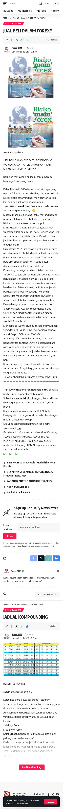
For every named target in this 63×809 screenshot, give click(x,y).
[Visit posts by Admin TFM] (6, 49)
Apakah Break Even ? (18, 492)
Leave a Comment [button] (48, 594)
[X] (53, 794)
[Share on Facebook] (11, 39)
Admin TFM (17, 48)
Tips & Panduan (13, 24)
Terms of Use (22, 803)
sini (19, 428)
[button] (50, 801)
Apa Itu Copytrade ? (18, 486)
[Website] (58, 571)
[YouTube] (57, 794)
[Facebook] (48, 794)
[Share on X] (16, 39)
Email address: (8, 527)
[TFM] (12, 3)
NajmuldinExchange (27, 398)
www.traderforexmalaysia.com (28, 389)
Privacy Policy (21, 546)
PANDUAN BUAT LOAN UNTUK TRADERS (29, 481)
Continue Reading (31, 767)
